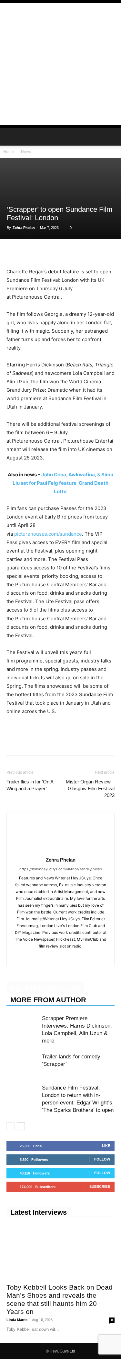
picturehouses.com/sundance (47, 534)
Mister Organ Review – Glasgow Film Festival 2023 (90, 788)
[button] (11, 137)
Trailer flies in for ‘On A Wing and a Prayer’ (29, 785)
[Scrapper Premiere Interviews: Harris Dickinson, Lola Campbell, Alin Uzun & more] (22, 1026)
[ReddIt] (72, 252)
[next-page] (21, 1126)
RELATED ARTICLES (45, 988)
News (26, 151)
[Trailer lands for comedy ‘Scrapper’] (22, 1064)
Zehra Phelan (24, 228)
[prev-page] (10, 1126)
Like (106, 1146)
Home (8, 151)
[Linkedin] (57, 252)
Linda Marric (16, 1320)
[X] (27, 252)
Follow (102, 1159)
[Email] (87, 252)
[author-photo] (60, 850)
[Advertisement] (60, 64)
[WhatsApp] (42, 252)
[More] (102, 252)
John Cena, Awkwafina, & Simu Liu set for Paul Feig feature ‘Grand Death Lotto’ (63, 483)
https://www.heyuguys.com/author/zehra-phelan (60, 869)
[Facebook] (12, 252)
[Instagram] (60, 957)
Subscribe (99, 1186)
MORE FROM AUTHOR (48, 1000)
